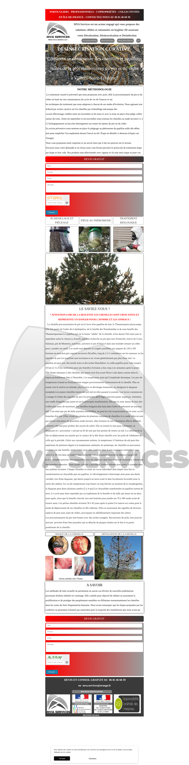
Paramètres (92, 758)
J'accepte (62, 758)
